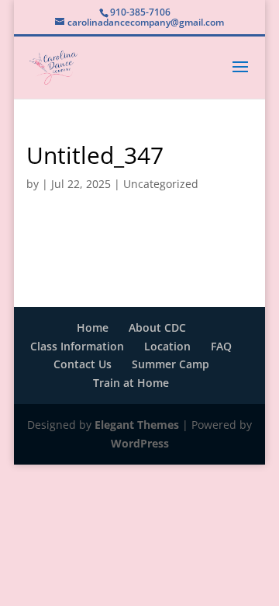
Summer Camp (170, 364)
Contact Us (82, 364)
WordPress (140, 443)
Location (167, 346)
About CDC (157, 327)
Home (92, 327)
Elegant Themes (137, 424)
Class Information (77, 346)
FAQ (221, 346)
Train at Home (131, 382)
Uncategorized (160, 183)
